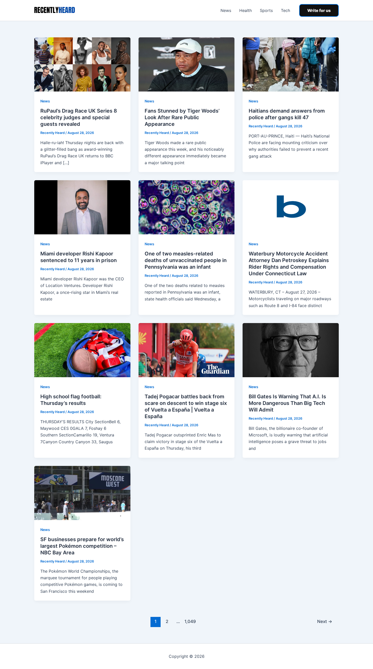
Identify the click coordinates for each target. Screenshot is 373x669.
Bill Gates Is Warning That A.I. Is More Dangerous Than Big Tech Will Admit (287, 403)
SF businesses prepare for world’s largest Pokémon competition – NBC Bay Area (82, 546)
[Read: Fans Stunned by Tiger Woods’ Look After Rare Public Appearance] (187, 64)
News (226, 10)
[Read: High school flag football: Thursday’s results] (82, 349)
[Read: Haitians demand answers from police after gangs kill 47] (291, 64)
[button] (319, 10)
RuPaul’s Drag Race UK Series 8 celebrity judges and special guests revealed (78, 117)
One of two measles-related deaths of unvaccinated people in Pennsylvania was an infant (186, 260)
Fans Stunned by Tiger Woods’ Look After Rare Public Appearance (182, 117)
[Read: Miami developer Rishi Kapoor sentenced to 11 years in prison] (82, 206)
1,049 (189, 621)
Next (324, 621)
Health (245, 10)
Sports (266, 10)
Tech (285, 10)
